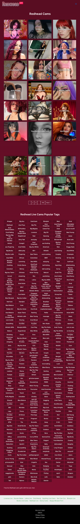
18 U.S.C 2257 (40, 510)
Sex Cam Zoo (61, 498)
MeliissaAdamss (40, 50)
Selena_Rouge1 (64, 186)
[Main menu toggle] (76, 4)
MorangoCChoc (64, 29)
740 (43, 203)
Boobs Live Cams (22, 501)
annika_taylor (64, 90)
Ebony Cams (44, 501)
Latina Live (28, 498)
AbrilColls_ (64, 131)
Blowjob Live (71, 498)
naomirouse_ (40, 111)
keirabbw (15, 186)
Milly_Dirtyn (40, 186)
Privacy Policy (40, 515)
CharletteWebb (40, 70)
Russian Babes (18, 498)
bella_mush (15, 166)
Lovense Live (8, 498)
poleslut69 (15, 90)
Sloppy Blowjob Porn (56, 501)
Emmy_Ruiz (64, 50)
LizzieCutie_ (64, 111)
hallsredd (15, 131)
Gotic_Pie (40, 29)
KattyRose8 (40, 90)
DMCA (40, 513)
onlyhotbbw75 (15, 70)
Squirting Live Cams (49, 498)
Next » (48, 203)
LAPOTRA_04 (15, 50)
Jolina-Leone (39, 166)
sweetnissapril (64, 166)
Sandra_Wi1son (64, 70)
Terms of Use (40, 517)
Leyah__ (15, 111)
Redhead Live (34, 501)
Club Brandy (37, 498)
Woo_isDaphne (15, 29)
